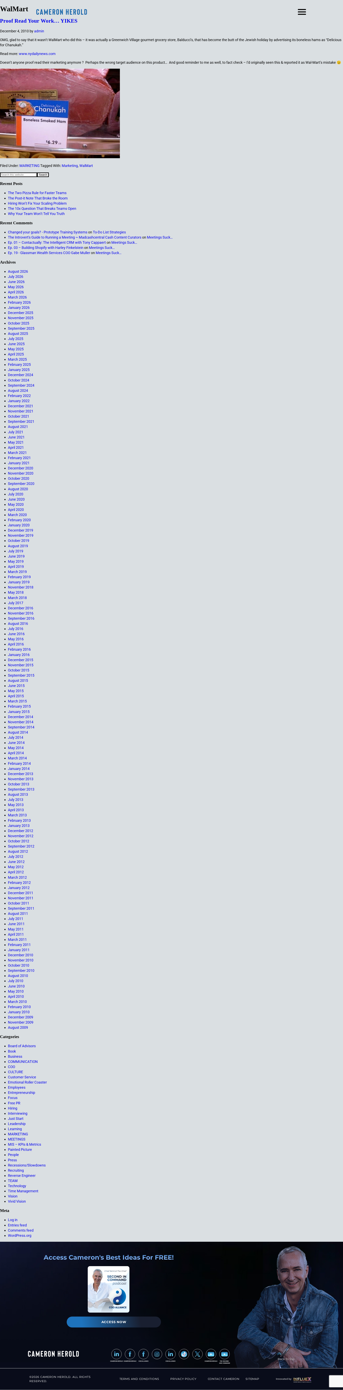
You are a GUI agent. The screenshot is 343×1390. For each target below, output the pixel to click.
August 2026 (18, 271)
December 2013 (20, 774)
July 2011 (15, 919)
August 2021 (18, 427)
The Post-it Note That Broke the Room (38, 198)
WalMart (86, 166)
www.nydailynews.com (37, 54)
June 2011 (16, 924)
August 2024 (18, 390)
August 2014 (18, 732)
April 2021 (16, 447)
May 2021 (16, 442)
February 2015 (19, 706)
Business (15, 1056)
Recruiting (16, 1170)
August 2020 (18, 489)
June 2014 (16, 743)
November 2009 (20, 1022)
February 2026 (19, 302)
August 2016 (18, 623)
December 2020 (20, 468)
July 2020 (15, 494)
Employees (16, 1087)
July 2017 (15, 603)
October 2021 (18, 416)
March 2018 (17, 598)
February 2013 (19, 820)
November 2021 (20, 411)
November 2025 (20, 318)
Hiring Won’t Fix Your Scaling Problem (37, 203)
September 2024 (21, 385)
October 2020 (18, 478)
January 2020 (19, 525)
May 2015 (16, 691)
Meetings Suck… (160, 237)
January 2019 (19, 582)
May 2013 (16, 805)
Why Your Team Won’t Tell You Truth (36, 214)
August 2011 (18, 913)
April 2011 (16, 934)
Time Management (23, 1191)
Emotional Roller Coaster (27, 1082)
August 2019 (18, 546)
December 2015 (20, 660)
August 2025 (18, 333)
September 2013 (21, 789)
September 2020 (21, 484)
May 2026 (16, 287)
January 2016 (19, 655)
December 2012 (20, 831)
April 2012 (16, 872)
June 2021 (16, 437)
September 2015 (21, 675)
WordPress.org (19, 1235)
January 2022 (19, 401)
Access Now (113, 1322)
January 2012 (19, 888)
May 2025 (16, 349)
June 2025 (16, 344)
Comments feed (21, 1230)
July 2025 (15, 339)
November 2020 (20, 473)
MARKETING (29, 166)
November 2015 (20, 665)
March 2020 (17, 515)
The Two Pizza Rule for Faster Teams (37, 193)
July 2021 (15, 432)
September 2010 (21, 970)
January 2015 (19, 712)
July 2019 (15, 551)
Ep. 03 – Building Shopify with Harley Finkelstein (45, 248)
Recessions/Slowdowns (27, 1165)
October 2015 (18, 670)
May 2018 (16, 592)
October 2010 (18, 965)
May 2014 (16, 748)
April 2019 (16, 566)
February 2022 (19, 396)
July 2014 (15, 737)
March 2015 (17, 701)
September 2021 (21, 421)
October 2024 (18, 380)
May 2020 (16, 504)
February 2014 (19, 763)
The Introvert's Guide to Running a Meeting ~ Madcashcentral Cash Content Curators (74, 237)
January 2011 (19, 950)
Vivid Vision (17, 1201)
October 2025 (18, 323)
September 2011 (21, 908)
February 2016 (19, 649)
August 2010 (18, 976)
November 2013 (20, 779)
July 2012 (15, 856)
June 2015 (16, 686)
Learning (15, 1129)
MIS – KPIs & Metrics (24, 1144)
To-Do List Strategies (109, 232)
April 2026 (16, 292)
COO (11, 1067)
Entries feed (17, 1225)
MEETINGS (16, 1139)
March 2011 (17, 939)
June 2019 (16, 556)
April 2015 (16, 696)
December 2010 (20, 955)
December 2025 (20, 313)
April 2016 (16, 644)
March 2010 (17, 1002)
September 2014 (21, 727)
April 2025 (16, 354)
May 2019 (16, 561)
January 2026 (19, 307)
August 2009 (18, 1027)
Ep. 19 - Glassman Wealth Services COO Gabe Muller (49, 253)
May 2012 (16, 867)
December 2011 (20, 893)
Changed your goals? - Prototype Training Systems (47, 232)
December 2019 (20, 530)
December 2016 (20, 608)
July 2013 (15, 800)
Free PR (14, 1103)
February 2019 (19, 577)
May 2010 (16, 991)
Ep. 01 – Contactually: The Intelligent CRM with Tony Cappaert (57, 242)
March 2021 (17, 453)
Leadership (17, 1124)
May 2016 (16, 639)
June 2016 (16, 634)
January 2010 (19, 1012)
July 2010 (15, 981)
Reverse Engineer (22, 1175)
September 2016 (21, 618)
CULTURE (15, 1072)
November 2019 (20, 535)
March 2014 (17, 758)
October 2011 (18, 903)
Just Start (15, 1118)
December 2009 (20, 1017)
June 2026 (16, 282)
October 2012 (18, 841)
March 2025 (17, 359)
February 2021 (19, 458)
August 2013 (18, 794)
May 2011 (16, 929)
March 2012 (17, 877)
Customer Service (22, 1077)
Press (12, 1160)
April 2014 (16, 753)
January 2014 (19, 769)
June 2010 (16, 986)
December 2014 (20, 717)
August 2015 (18, 680)
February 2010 (19, 1007)
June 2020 (16, 499)
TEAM (13, 1181)
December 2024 (20, 375)
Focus (12, 1098)
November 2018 (20, 587)
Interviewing (17, 1113)
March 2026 (17, 297)
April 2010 (16, 996)
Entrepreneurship (21, 1092)
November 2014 (20, 722)
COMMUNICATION (23, 1062)
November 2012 (20, 836)
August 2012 (18, 851)
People (13, 1155)
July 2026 (15, 277)
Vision (12, 1196)
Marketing (70, 166)
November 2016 (20, 613)
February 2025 (19, 364)
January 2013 (19, 826)
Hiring (12, 1108)
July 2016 (15, 629)
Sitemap (252, 1379)
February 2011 (19, 945)
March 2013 (17, 815)
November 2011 (20, 898)
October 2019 (18, 540)
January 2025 (19, 370)
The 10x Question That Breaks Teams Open (42, 208)
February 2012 (19, 882)
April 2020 (16, 510)
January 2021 (19, 463)
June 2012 (16, 862)
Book (12, 1051)
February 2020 (19, 520)
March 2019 (17, 572)
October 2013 (18, 784)
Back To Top (286, 1359)
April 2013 (16, 810)
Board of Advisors (22, 1046)
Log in (12, 1220)
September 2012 (21, 846)
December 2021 (20, 406)
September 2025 (21, 328)
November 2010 (20, 960)
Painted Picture (20, 1149)
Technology (17, 1186)
